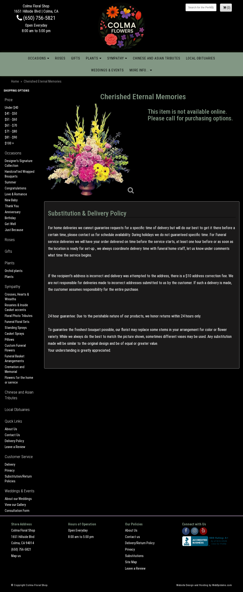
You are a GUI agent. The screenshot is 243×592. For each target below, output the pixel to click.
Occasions (37, 58)
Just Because (14, 230)
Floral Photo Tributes (19, 316)
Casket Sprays (14, 333)
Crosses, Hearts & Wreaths (17, 296)
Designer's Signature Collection (19, 163)
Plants (92, 58)
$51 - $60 (11, 119)
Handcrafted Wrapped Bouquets (19, 174)
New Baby (11, 200)
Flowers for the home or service (19, 380)
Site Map (131, 562)
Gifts (75, 58)
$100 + (9, 143)
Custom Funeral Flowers (15, 348)
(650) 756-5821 (39, 18)
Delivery (10, 464)
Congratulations (15, 188)
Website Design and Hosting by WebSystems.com (204, 585)
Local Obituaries (200, 58)
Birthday (10, 218)
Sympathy (115, 58)
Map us (16, 556)
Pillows (9, 339)
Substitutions (134, 556)
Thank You (12, 206)
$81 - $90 (11, 137)
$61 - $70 (11, 125)
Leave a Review (15, 447)
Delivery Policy (14, 441)
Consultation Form (17, 511)
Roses (60, 58)
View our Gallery (15, 505)
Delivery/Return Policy (139, 543)
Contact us (132, 537)
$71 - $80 (11, 131)
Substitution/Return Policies (18, 478)
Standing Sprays (16, 328)
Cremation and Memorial (14, 369)
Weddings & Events (107, 70)
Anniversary (12, 212)
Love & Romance (16, 194)
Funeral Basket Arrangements (14, 358)
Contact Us (12, 435)
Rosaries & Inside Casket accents (16, 307)
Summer (10, 182)
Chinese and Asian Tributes (156, 58)
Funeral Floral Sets (17, 322)
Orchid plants (14, 271)
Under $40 (11, 107)
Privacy (9, 470)
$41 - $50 (11, 113)
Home (15, 81)
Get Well (10, 224)
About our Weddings (18, 499)
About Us (11, 429)
